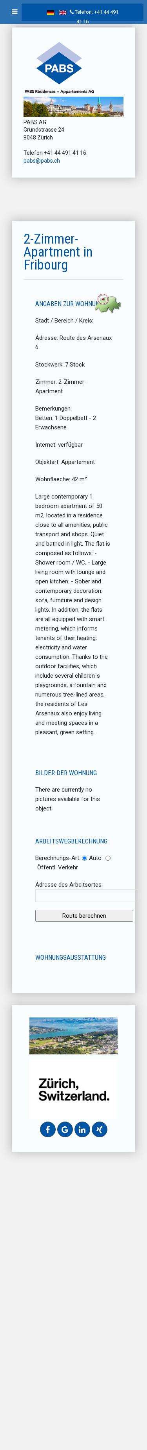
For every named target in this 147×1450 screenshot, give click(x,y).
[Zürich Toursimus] (74, 1089)
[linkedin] (82, 1129)
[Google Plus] (65, 1129)
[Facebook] (48, 1129)
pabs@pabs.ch (42, 161)
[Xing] (99, 1129)
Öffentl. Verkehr (57, 867)
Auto (95, 858)
